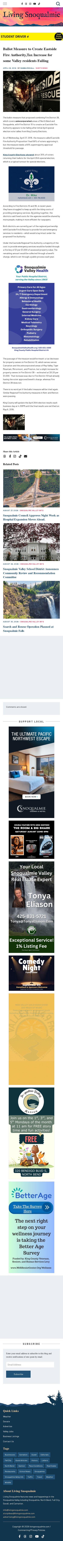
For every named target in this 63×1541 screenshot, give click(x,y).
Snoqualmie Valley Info (32, 510)
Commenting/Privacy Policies (31, 1530)
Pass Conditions (36, 1466)
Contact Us (8, 1441)
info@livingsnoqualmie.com (15, 1510)
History (34, 1460)
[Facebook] (11, 457)
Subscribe (18, 1374)
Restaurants (10, 1471)
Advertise (7, 1426)
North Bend (42, 68)
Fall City (8, 1460)
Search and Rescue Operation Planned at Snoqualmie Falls (28, 628)
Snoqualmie (40, 1471)
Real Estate (51, 1466)
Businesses (10, 1455)
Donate (6, 1421)
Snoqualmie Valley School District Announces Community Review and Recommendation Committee (31, 573)
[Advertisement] (31, 667)
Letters (45, 1460)
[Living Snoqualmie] (31, 15)
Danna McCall (27, 68)
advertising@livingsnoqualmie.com (19, 1517)
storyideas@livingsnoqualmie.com (19, 1513)
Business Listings (11, 1436)
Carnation (23, 1455)
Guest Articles (21, 1460)
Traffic (30, 1477)
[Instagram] (15, 457)
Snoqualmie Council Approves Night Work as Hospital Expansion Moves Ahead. (31, 517)
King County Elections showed (18, 154)
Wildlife (8, 1482)
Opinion (22, 1466)
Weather (7, 1416)
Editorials (45, 1455)
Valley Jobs (8, 1431)
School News (24, 1471)
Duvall (34, 1455)
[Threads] (5, 457)
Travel (39, 1477)
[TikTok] (21, 457)
